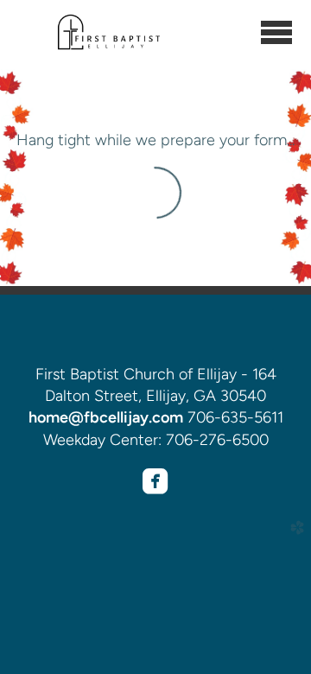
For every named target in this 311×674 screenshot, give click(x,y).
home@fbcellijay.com (106, 417)
